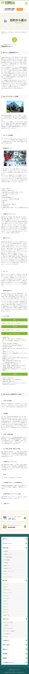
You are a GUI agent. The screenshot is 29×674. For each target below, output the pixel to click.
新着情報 (5, 658)
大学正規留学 (7, 559)
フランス (6, 609)
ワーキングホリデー (8, 576)
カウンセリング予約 (8, 622)
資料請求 (20, 9)
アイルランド (7, 598)
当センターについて (7, 543)
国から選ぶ (5, 580)
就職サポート (6, 649)
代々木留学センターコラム (8, 662)
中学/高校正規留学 (23, 32)
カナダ (6, 586)
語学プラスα (7, 565)
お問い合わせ (6, 619)
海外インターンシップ (9, 571)
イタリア (6, 603)
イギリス (6, 595)
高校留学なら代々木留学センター (8, 32)
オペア (6, 574)
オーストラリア (8, 589)
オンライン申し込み (8, 628)
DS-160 (6, 636)
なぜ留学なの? (6, 640)
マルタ (6, 601)
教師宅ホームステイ (8, 554)
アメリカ (6, 584)
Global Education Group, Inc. (14, 669)
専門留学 (6, 562)
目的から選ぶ (17, 32)
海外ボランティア (8, 568)
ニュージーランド (8, 592)
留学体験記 (5, 653)
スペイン (6, 606)
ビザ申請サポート (8, 633)
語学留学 (6, 551)
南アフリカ (7, 615)
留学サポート (6, 539)
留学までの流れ (6, 644)
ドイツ (6, 612)
